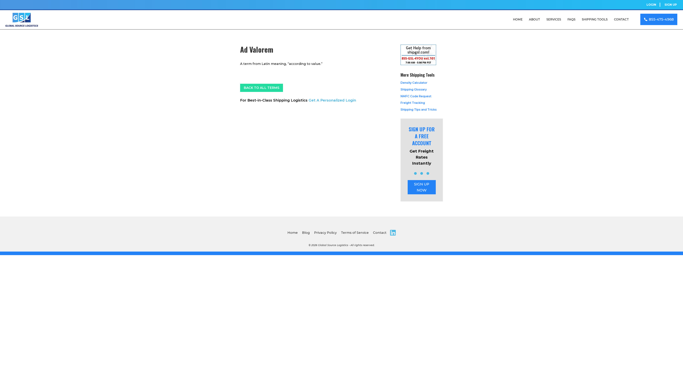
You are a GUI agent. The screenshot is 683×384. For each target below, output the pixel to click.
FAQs (571, 19)
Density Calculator (414, 82)
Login (651, 4)
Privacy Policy (325, 233)
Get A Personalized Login (332, 100)
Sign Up (671, 4)
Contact (621, 19)
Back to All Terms (261, 88)
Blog (306, 233)
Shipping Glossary (414, 89)
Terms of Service (355, 233)
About (534, 19)
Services (553, 19)
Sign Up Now (421, 187)
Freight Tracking (413, 103)
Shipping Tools (595, 19)
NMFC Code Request (416, 96)
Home (518, 19)
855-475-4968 (661, 19)
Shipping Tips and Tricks (419, 109)
